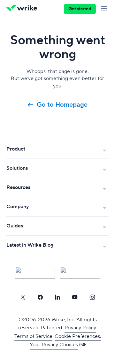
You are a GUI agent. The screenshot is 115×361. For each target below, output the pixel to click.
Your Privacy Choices (54, 344)
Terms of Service (33, 336)
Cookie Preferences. (78, 336)
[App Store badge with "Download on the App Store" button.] (35, 273)
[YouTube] (75, 297)
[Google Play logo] (80, 273)
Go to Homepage (62, 105)
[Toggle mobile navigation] (105, 9)
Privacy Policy (80, 327)
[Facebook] (40, 297)
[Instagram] (92, 297)
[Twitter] (23, 297)
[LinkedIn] (57, 297)
